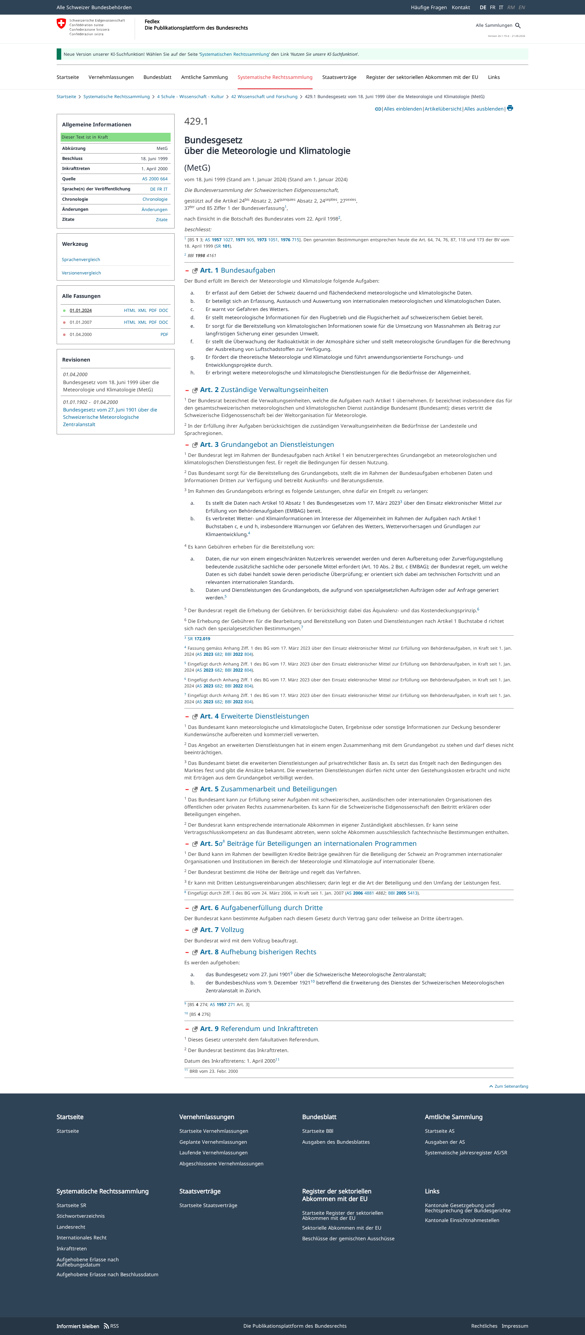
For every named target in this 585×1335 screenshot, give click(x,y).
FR (492, 7)
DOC (163, 310)
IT (501, 7)
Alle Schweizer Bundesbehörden (94, 7)
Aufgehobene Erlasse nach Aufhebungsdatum (88, 1262)
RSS (111, 1326)
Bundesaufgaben (237, 269)
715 (290, 239)
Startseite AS (440, 1131)
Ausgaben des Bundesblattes (336, 1142)
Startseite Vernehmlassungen (213, 1131)
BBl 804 (238, 654)
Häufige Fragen (429, 7)
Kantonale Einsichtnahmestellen (462, 1220)
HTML (130, 310)
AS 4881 (361, 893)
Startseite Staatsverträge (208, 1205)
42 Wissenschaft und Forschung (264, 96)
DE (483, 7)
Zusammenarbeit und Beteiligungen (268, 788)
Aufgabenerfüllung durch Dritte (261, 907)
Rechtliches (484, 1326)
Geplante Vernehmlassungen (213, 1142)
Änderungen (155, 209)
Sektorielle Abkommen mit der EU (341, 1227)
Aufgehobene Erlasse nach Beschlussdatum (107, 1274)
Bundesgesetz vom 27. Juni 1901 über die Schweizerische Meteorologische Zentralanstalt (110, 417)
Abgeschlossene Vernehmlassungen (221, 1163)
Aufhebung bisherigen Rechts (258, 951)
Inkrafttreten (72, 1248)
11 (277, 1059)
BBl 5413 (402, 893)
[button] (111, 77)
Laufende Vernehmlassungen (213, 1152)
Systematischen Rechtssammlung (234, 54)
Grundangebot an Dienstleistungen (267, 444)
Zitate (162, 219)
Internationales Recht (82, 1237)
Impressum (515, 1326)
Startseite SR (71, 1205)
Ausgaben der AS (445, 1142)
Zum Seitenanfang (508, 1086)
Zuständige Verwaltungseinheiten (264, 389)
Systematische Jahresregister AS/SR (466, 1152)
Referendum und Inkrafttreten (259, 1028)
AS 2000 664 (155, 179)
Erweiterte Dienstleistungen (254, 715)
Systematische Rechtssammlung (116, 96)
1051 (267, 239)
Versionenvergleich (81, 272)
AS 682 (209, 654)
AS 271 (223, 1004)
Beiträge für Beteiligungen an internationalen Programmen (321, 843)
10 (312, 981)
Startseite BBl (317, 1131)
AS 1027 (219, 239)
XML (142, 310)
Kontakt (461, 7)
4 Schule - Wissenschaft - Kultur (190, 96)
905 (245, 239)
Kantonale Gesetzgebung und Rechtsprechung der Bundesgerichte (468, 1207)
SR (223, 246)
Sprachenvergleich (81, 259)
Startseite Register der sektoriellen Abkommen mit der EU (342, 1215)
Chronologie (155, 199)
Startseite (66, 96)
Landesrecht (71, 1227)
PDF (153, 310)
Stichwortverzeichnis (81, 1216)
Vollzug (222, 929)
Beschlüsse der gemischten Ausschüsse (348, 1238)
